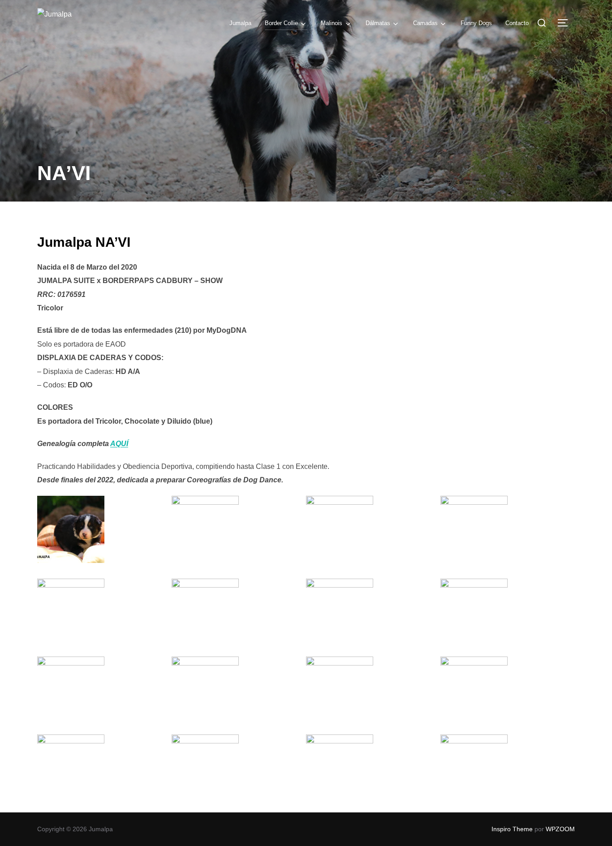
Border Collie (281, 23)
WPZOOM (560, 829)
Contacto (517, 23)
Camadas (425, 23)
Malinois (331, 23)
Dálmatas (378, 23)
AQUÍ (119, 443)
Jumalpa (240, 23)
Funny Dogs (476, 23)
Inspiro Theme (512, 829)
